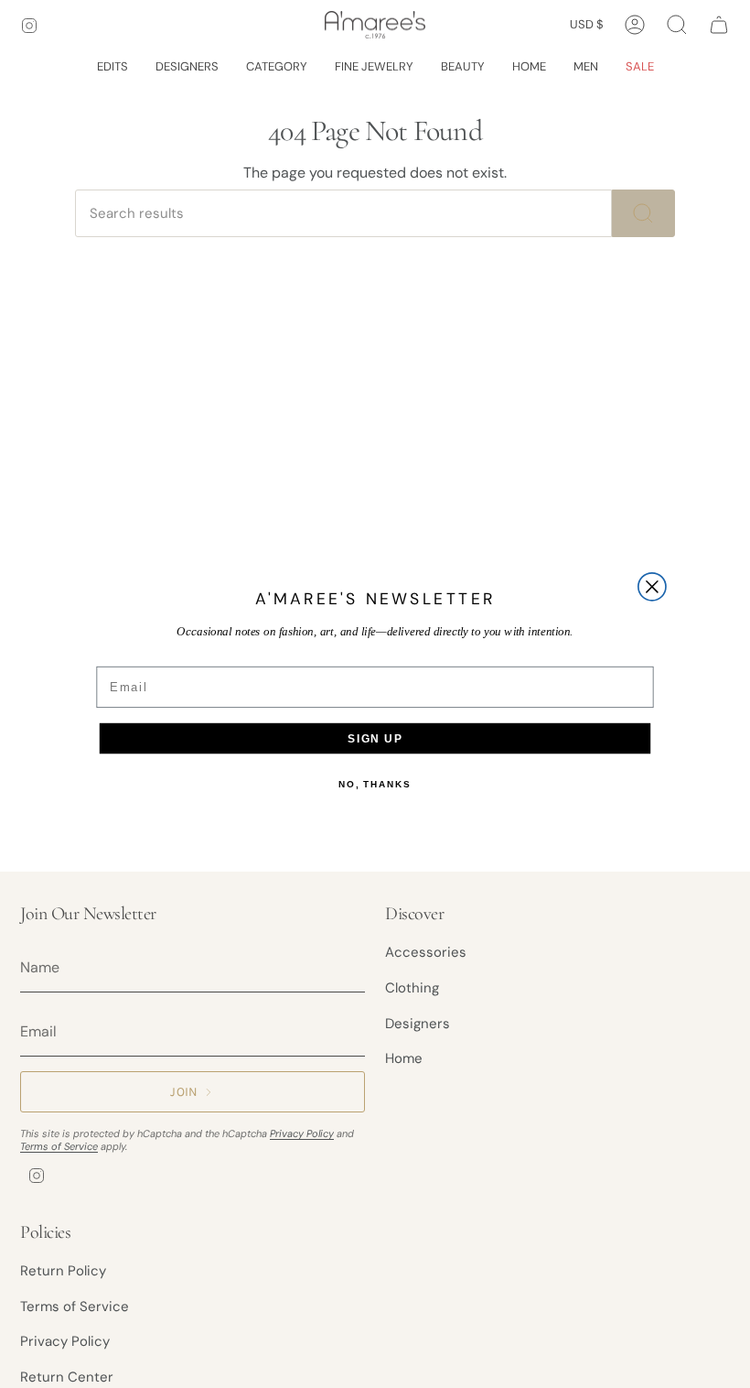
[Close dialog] (652, 587)
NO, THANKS (374, 784)
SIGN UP (375, 738)
